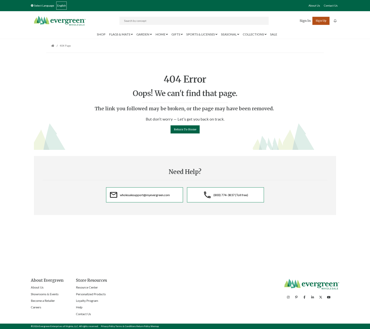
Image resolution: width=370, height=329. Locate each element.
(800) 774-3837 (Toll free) (231, 195)
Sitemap (155, 326)
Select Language (44, 5)
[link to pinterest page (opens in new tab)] (296, 297)
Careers (36, 307)
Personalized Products (91, 294)
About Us (314, 5)
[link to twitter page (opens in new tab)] (321, 297)
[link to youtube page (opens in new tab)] (329, 297)
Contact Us (331, 5)
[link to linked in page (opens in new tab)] (313, 297)
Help (79, 307)
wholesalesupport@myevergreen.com (145, 195)
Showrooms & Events (45, 294)
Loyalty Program (87, 300)
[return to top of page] (363, 322)
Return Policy (143, 326)
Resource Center (87, 287)
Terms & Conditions (125, 326)
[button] (305, 21)
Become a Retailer (43, 300)
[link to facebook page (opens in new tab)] (304, 297)
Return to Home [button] (185, 129)
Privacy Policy (108, 326)
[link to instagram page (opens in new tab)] (288, 297)
